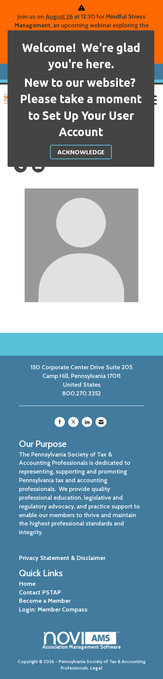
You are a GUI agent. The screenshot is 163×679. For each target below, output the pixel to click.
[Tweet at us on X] (73, 422)
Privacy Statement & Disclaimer (62, 557)
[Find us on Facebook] (60, 422)
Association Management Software (81, 647)
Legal (96, 668)
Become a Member (45, 600)
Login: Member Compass (53, 609)
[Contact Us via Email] (101, 422)
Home (27, 583)
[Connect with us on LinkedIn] (87, 422)
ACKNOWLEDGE (81, 152)
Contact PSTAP (40, 592)
